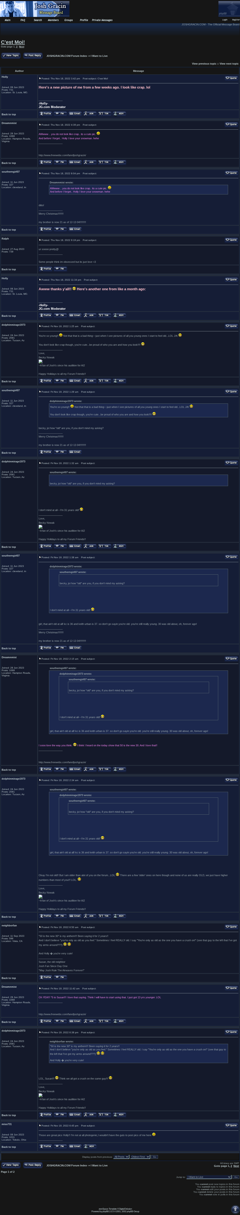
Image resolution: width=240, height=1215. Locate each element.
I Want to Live (99, 55)
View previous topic (204, 63)
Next (21, 46)
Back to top (9, 114)
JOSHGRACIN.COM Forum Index (66, 55)
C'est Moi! (13, 42)
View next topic (229, 63)
